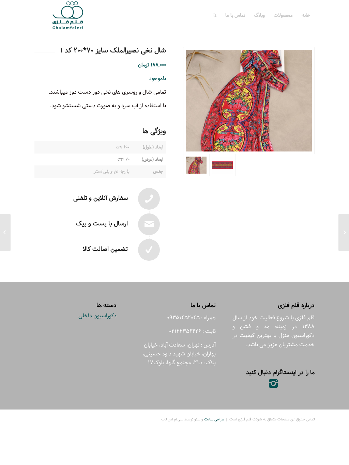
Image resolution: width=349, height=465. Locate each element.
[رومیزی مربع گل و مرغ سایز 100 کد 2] (343, 232)
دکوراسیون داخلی (97, 315)
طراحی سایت (214, 419)
